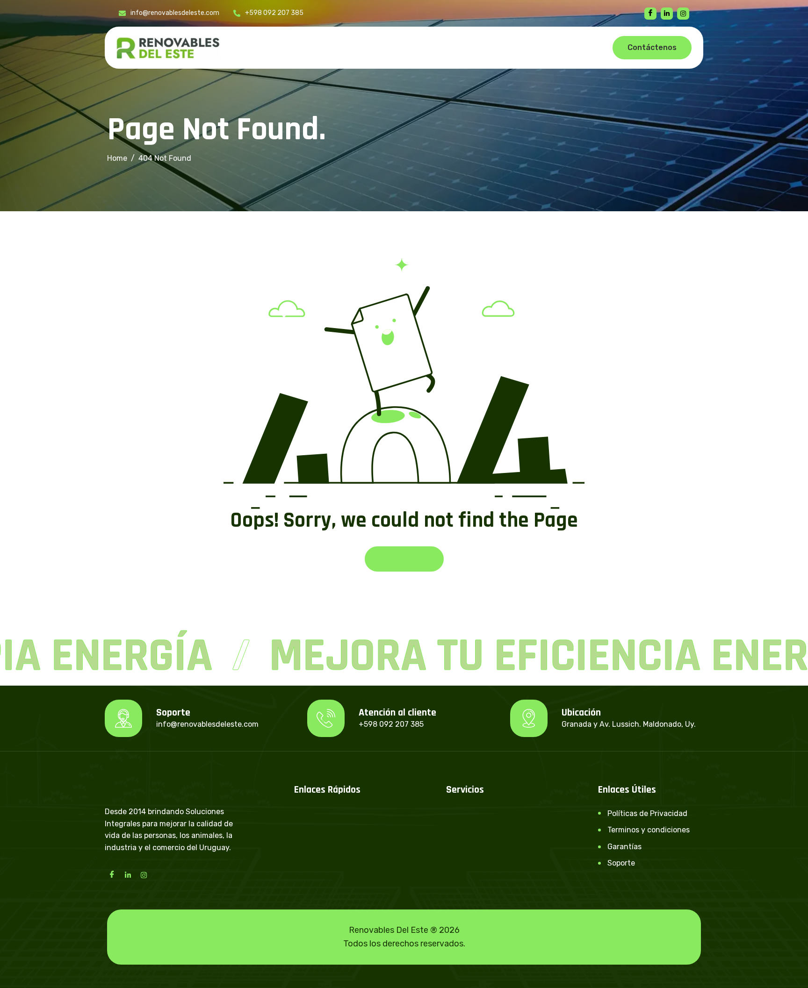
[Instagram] (144, 874)
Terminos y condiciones (648, 829)
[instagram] (683, 13)
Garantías (624, 846)
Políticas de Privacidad (647, 813)
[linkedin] (667, 13)
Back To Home (404, 558)
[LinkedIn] (128, 874)
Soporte (621, 863)
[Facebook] (650, 13)
